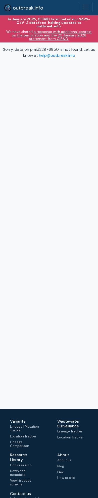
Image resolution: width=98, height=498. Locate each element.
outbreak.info (27, 8)
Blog (60, 466)
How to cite (66, 478)
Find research (21, 465)
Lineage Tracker (69, 431)
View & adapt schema (20, 482)
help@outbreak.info (57, 55)
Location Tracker (23, 436)
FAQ (60, 472)
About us (64, 460)
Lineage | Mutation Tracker (24, 428)
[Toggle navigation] (86, 7)
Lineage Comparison (19, 444)
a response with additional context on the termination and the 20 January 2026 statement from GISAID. (52, 35)
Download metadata (18, 473)
